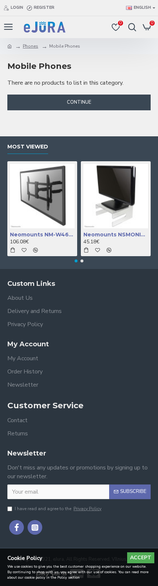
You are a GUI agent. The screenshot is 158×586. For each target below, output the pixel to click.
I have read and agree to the (58, 509)
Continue (79, 102)
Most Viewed (27, 147)
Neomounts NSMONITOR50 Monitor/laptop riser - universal (115, 234)
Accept (140, 557)
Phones (30, 46)
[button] (76, 260)
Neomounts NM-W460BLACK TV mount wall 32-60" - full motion (42, 234)
